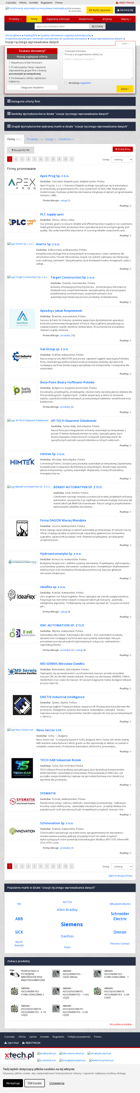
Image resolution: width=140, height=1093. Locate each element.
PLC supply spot (52, 214)
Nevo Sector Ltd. (49, 730)
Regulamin (58, 1036)
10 (65, 159)
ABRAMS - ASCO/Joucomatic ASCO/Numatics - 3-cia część (75, 1010)
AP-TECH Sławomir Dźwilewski (73, 421)
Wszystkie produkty (121, 1024)
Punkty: (125, 205)
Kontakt (44, 1036)
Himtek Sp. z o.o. (52, 454)
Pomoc (98, 1036)
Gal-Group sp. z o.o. (54, 349)
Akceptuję (80, 82)
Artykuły (107, 19)
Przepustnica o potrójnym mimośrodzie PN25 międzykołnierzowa (33, 975)
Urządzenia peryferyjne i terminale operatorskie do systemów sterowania (46, 38)
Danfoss (67, 936)
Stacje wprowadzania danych (106, 38)
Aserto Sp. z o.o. (48, 244)
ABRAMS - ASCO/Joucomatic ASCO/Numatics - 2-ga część (116, 993)
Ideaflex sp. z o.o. (53, 587)
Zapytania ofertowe (58, 19)
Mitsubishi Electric (120, 904)
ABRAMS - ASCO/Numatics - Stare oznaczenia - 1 (116, 974)
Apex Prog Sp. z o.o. (54, 176)
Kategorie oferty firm (25, 101)
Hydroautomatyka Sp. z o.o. (60, 553)
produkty (65, 335)
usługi (63, 200)
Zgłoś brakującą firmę (120, 875)
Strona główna (13, 35)
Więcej (125, 19)
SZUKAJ (98, 26)
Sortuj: (106, 159)
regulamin (85, 82)
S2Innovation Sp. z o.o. (57, 823)
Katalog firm (30, 35)
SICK (19, 932)
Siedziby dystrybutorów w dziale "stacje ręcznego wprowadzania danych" (60, 114)
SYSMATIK (48, 793)
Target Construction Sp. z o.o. (72, 277)
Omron (120, 932)
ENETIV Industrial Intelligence (62, 697)
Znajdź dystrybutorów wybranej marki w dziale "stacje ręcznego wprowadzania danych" (69, 126)
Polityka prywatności (79, 1036)
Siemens (72, 924)
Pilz (19, 904)
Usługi (50, 139)
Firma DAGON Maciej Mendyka (63, 520)
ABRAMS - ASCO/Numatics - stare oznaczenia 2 (32, 991)
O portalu (9, 1036)
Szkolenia (66, 139)
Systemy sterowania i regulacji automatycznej (65, 35)
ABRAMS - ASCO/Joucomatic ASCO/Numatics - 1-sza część (76, 993)
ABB (19, 918)
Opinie (33, 1036)
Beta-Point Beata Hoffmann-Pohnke (67, 382)
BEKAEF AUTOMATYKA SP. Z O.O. (77, 487)
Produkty (14, 19)
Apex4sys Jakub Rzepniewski (61, 310)
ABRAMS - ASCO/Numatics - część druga (72, 974)
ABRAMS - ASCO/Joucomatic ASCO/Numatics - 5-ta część (33, 1010)
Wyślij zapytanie (101, 10)
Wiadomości (86, 19)
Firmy (34, 19)
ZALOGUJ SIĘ (126, 10)
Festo (67, 947)
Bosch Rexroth (19, 943)
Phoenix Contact (120, 943)
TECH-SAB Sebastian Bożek (60, 760)
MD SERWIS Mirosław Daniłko (62, 664)
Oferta (22, 1036)
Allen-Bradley (67, 909)
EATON (67, 902)
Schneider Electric (120, 916)
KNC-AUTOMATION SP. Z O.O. (62, 625)
